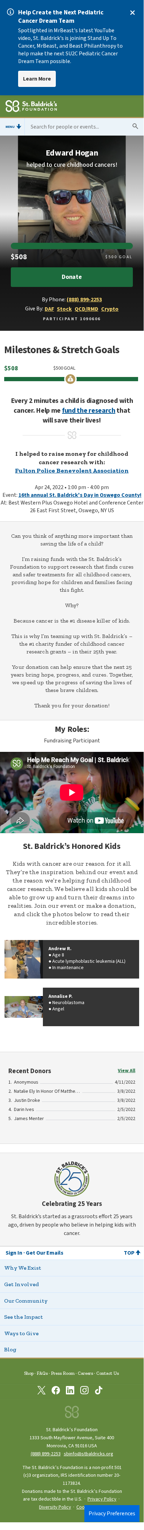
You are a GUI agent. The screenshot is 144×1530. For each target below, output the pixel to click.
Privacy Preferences (112, 1513)
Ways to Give (21, 1333)
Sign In (14, 1253)
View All (126, 1071)
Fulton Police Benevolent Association (71, 470)
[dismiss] (132, 12)
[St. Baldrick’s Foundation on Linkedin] (70, 1391)
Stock (64, 309)
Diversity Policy (55, 1507)
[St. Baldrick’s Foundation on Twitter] (41, 1391)
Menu (10, 126)
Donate (72, 277)
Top (129, 1253)
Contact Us (107, 1373)
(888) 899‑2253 (46, 1453)
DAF (49, 309)
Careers (85, 1373)
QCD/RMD (86, 309)
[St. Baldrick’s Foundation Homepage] (31, 107)
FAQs (42, 1373)
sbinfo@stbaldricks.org (88, 1453)
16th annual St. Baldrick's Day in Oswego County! (80, 495)
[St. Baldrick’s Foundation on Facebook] (56, 1391)
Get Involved (21, 1284)
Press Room (63, 1373)
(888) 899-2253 (84, 299)
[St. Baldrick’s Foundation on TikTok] (98, 1391)
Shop (28, 1373)
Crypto (110, 309)
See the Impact (23, 1316)
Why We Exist (22, 1267)
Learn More (37, 79)
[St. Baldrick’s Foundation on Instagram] (84, 1391)
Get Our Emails (44, 1253)
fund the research (88, 411)
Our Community (26, 1300)
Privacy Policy (102, 1499)
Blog (10, 1349)
